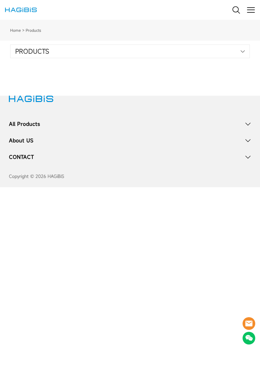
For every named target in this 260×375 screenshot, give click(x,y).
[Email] (249, 323)
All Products (24, 123)
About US (21, 140)
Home (15, 30)
